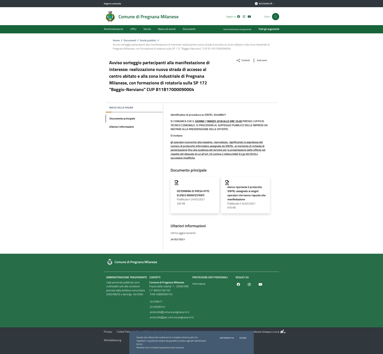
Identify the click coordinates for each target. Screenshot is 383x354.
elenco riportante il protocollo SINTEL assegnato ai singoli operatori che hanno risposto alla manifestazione (246, 193)
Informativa (227, 338)
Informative (198, 284)
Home (116, 40)
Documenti (130, 40)
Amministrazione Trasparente (126, 277)
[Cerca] (275, 16)
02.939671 (155, 302)
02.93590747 (157, 307)
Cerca (267, 16)
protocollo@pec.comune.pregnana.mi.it (170, 317)
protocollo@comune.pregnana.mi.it (169, 312)
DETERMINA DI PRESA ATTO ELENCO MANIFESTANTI (193, 193)
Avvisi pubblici (148, 40)
